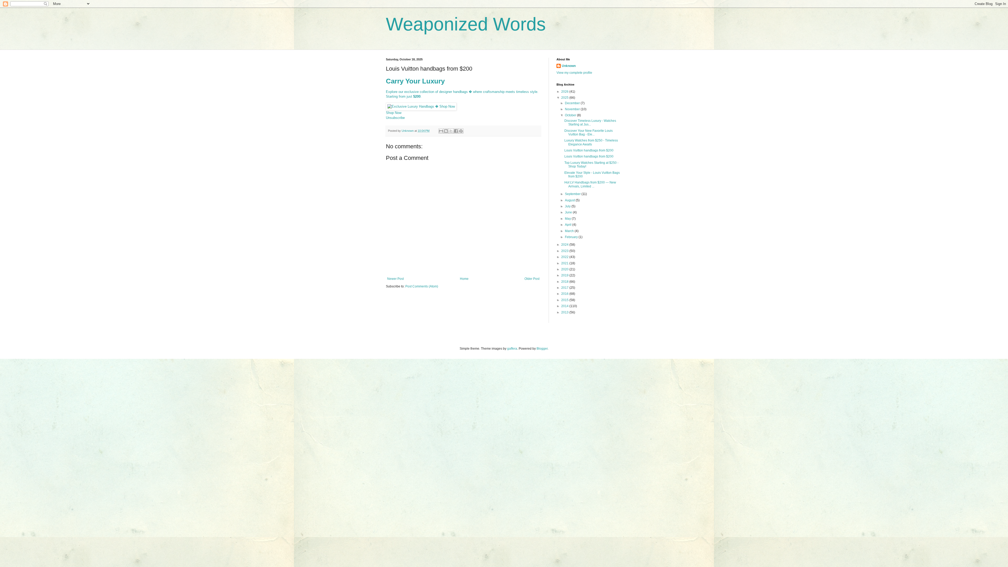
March (570, 231)
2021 (565, 263)
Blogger (542, 348)
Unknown (569, 66)
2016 (565, 294)
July (568, 206)
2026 (565, 91)
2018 (565, 282)
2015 (565, 300)
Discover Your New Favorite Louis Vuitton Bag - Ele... (588, 132)
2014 (565, 306)
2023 (565, 251)
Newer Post (395, 279)
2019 (565, 275)
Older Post (531, 279)
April (568, 225)
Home (464, 279)
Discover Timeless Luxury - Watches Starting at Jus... (590, 122)
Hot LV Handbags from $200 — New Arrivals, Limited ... (590, 184)
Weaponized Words (466, 24)
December (573, 103)
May (568, 218)
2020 (565, 269)
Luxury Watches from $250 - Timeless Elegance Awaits (591, 142)
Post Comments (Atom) (421, 286)
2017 (565, 288)
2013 (565, 312)
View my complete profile (574, 73)
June (569, 212)
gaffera (512, 348)
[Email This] (441, 131)
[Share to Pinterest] (461, 131)
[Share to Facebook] (456, 131)
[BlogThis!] (446, 131)
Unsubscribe (395, 118)
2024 (565, 244)
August (570, 200)
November (573, 109)
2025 (565, 97)
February (572, 237)
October (571, 115)
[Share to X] (451, 131)
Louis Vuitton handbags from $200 (588, 150)
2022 (565, 257)
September (573, 194)
